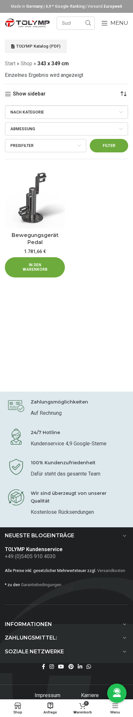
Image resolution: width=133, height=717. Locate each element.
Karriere (90, 695)
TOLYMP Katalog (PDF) (38, 46)
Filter (109, 145)
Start (10, 63)
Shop (26, 63)
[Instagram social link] (51, 667)
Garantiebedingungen (41, 584)
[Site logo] (27, 23)
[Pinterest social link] (71, 667)
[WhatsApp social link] (89, 667)
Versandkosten (111, 570)
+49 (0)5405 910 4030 (30, 556)
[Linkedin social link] (80, 667)
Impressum (48, 695)
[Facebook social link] (43, 667)
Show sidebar (29, 94)
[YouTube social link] (61, 667)
